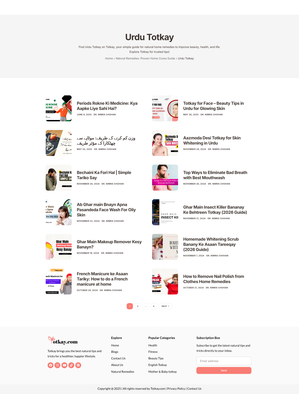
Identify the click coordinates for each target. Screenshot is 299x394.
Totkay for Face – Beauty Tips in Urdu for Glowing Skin (213, 106)
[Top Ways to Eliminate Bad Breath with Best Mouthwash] (165, 177)
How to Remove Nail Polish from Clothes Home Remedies (213, 279)
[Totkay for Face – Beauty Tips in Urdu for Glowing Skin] (165, 108)
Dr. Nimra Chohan (105, 114)
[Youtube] (64, 365)
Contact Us (194, 388)
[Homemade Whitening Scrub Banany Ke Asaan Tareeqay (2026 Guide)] (165, 246)
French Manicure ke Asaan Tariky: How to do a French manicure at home (102, 279)
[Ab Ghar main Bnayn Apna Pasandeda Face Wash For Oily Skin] (59, 212)
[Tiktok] (71, 365)
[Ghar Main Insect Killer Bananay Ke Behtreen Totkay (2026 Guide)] (165, 212)
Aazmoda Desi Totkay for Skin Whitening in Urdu (212, 140)
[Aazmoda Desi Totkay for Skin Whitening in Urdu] (165, 142)
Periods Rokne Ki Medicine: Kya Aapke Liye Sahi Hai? (107, 106)
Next (164, 306)
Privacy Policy (176, 388)
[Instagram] (57, 365)
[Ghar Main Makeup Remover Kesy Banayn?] (59, 246)
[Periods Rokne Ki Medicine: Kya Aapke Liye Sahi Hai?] (59, 108)
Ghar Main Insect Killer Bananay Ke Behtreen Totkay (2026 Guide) (215, 210)
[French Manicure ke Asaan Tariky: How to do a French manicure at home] (59, 281)
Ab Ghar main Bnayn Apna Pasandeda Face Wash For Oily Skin (106, 209)
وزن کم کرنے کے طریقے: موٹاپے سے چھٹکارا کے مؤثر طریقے (106, 140)
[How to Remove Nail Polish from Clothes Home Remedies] (165, 281)
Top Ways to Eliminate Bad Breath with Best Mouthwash (215, 175)
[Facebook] (50, 365)
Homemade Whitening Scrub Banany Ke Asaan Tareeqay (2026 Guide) (211, 244)
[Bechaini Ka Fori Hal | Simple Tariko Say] (59, 177)
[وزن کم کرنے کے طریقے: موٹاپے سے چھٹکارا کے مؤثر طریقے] (59, 142)
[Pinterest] (78, 365)
